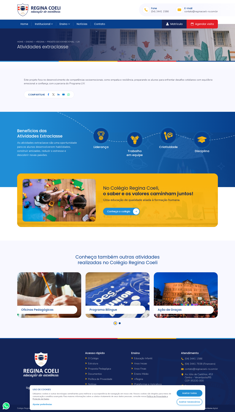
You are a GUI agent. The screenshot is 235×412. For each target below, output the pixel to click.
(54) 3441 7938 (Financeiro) (200, 363)
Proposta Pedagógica (99, 368)
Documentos (95, 374)
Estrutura (93, 363)
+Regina (40, 42)
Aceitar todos (189, 393)
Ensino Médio (141, 374)
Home (24, 24)
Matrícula (176, 24)
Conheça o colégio (118, 211)
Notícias (82, 24)
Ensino (63, 24)
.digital (211, 408)
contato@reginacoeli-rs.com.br (201, 11)
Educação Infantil (143, 358)
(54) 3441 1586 (160, 11)
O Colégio (93, 358)
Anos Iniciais (140, 363)
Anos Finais (140, 368)
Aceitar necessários (189, 401)
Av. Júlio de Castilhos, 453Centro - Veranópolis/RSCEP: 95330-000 (199, 377)
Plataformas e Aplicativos (148, 384)
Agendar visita (204, 24)
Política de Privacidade (100, 379)
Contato (99, 24)
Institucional (42, 24)
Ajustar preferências (42, 404)
